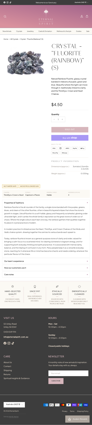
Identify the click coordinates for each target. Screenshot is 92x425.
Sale (87, 31)
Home (6, 39)
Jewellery (30, 31)
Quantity (55, 114)
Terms (72, 411)
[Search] (5, 16)
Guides (78, 31)
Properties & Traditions (14, 203)
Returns (7, 374)
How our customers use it (15, 268)
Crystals (19, 31)
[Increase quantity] (63, 119)
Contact (7, 366)
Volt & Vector (14, 416)
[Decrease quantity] (53, 119)
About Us (8, 362)
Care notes (9, 274)
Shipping (8, 370)
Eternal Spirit (14, 411)
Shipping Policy (82, 411)
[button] (87, 16)
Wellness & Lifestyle (64, 31)
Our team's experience (14, 261)
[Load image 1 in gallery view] (25, 64)
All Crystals (14, 39)
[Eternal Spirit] (46, 16)
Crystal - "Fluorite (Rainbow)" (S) (31, 39)
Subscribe (56, 381)
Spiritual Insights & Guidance (17, 378)
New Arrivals (7, 31)
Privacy (64, 411)
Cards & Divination (45, 31)
